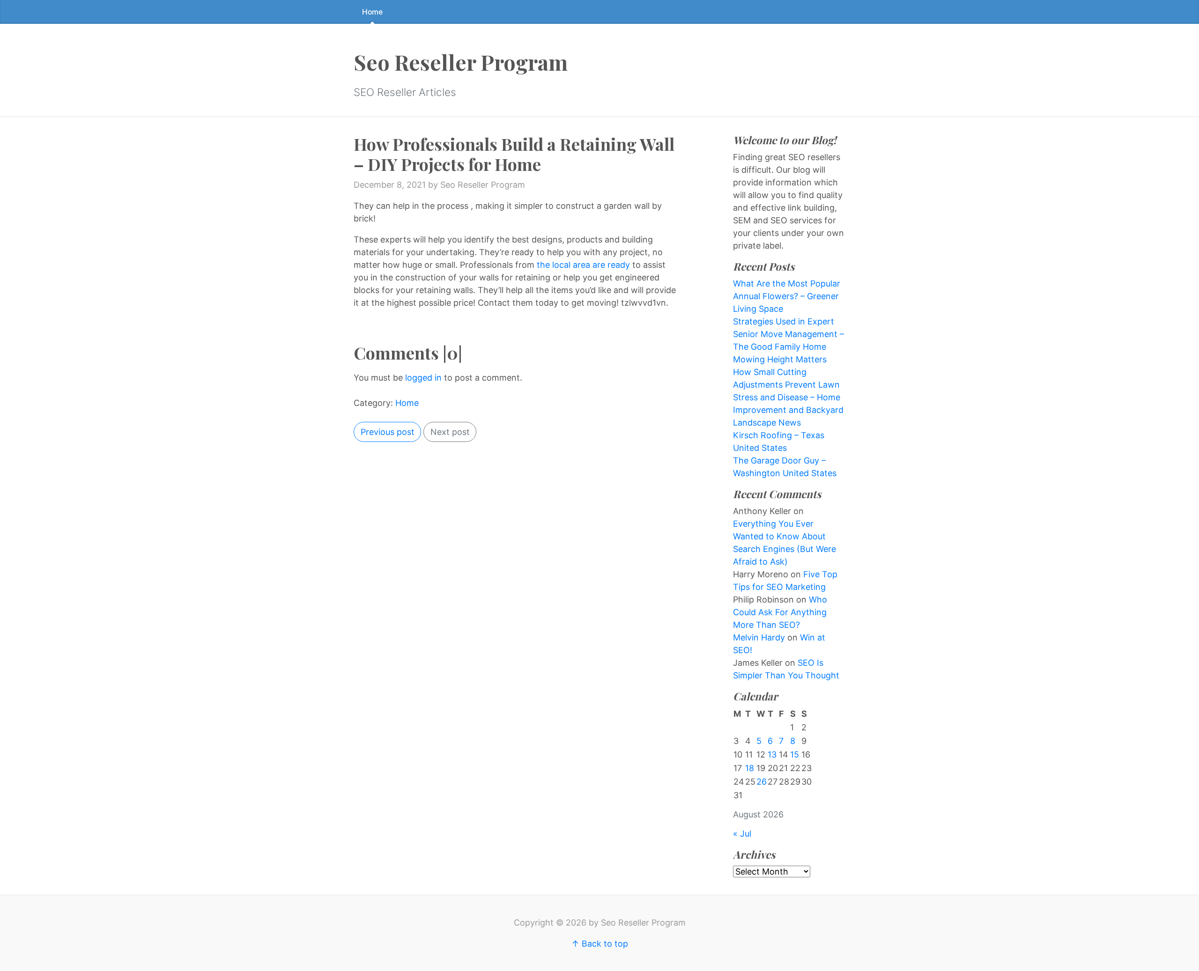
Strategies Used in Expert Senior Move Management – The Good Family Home (788, 334)
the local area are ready (583, 265)
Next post (450, 432)
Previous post (387, 432)
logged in (423, 378)
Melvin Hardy (759, 637)
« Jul (742, 834)
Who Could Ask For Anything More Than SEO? (780, 612)
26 (761, 782)
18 (749, 768)
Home (372, 11)
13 (772, 754)
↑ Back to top (599, 944)
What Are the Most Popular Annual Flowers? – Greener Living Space (786, 296)
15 (794, 754)
